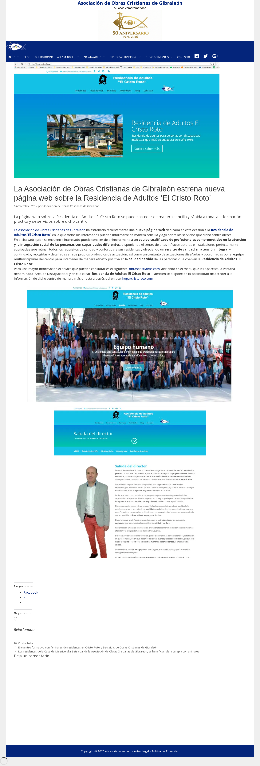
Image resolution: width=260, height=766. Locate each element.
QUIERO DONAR (44, 57)
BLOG (27, 57)
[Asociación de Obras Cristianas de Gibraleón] (16, 46)
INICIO (12, 57)
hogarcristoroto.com (137, 278)
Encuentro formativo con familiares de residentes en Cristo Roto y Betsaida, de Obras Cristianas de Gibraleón (87, 647)
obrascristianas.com (144, 269)
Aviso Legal (141, 751)
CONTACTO (183, 57)
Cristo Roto (25, 643)
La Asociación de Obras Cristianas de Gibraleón (49, 230)
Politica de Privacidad (165, 751)
